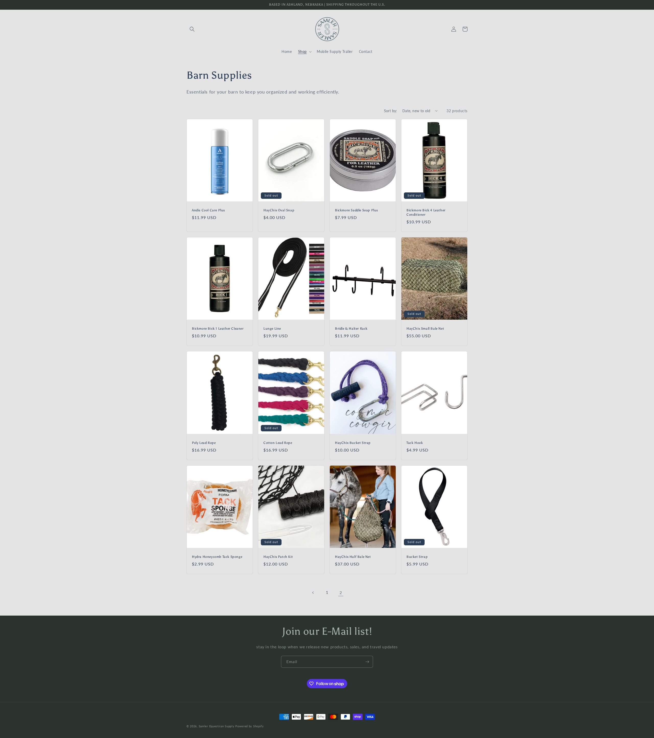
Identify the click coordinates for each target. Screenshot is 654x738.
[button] (192, 29)
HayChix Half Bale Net (353, 557)
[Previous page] (313, 592)
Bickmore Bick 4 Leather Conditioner (426, 212)
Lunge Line (272, 328)
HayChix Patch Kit (278, 557)
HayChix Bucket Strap (353, 443)
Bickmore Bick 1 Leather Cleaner (218, 328)
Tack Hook (414, 443)
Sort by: (390, 111)
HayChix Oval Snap (278, 210)
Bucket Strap (417, 557)
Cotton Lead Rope (277, 443)
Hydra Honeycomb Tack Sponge (217, 557)
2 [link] (341, 592)
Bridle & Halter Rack (351, 328)
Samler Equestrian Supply (217, 726)
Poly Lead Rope (204, 443)
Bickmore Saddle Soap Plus (356, 210)
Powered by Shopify (249, 726)
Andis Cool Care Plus (208, 210)
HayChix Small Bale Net (425, 328)
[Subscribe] (367, 662)
